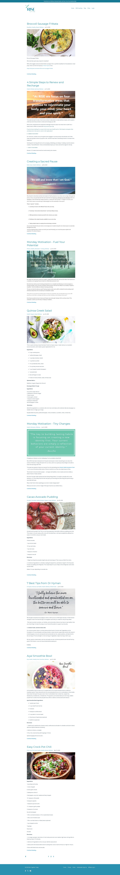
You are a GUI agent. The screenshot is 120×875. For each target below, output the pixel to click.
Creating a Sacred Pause (42, 161)
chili (28, 750)
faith (28, 165)
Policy (89, 8)
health (28, 89)
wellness (41, 27)
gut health (39, 586)
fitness (28, 248)
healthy (34, 27)
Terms (64, 867)
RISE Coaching (79, 8)
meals (37, 27)
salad (36, 314)
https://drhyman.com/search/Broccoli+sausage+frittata (40, 68)
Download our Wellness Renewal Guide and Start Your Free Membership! (60, 1)
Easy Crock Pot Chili (39, 746)
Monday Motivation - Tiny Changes (48, 423)
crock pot (31, 750)
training (42, 248)
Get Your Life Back (57, 197)
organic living (47, 500)
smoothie (42, 659)
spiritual (37, 89)
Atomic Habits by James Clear (67, 467)
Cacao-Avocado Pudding (42, 496)
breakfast (29, 27)
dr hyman (29, 586)
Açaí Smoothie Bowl (39, 655)
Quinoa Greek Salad (39, 310)
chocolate (33, 500)
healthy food (36, 659)
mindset (32, 89)
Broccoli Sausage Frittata (42, 23)
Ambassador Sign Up (82, 867)
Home (72, 8)
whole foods (53, 586)
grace (31, 165)
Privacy (69, 867)
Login (93, 8)
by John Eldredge (66, 197)
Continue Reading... (32, 74)
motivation (37, 248)
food (35, 750)
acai (28, 659)
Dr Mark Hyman (46, 65)
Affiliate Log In (91, 867)
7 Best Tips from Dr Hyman (44, 583)
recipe (46, 750)
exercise (34, 586)
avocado (29, 500)
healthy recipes (40, 500)
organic (32, 314)
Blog (85, 8)
